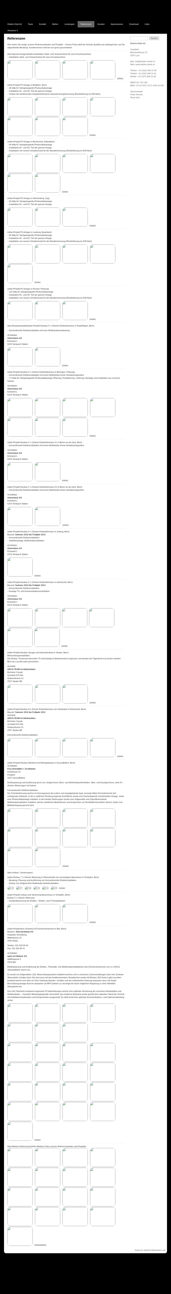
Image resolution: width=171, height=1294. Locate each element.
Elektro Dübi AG (15, 24)
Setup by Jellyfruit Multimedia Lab (150, 1250)
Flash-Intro (135, 97)
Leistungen (69, 24)
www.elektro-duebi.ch (145, 64)
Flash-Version (136, 94)
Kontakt (42, 24)
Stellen (55, 24)
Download (134, 24)
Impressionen (117, 24)
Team (30, 24)
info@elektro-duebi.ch (145, 61)
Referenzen (86, 24)
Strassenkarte (136, 91)
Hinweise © (13, 30)
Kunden (101, 24)
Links (147, 24)
